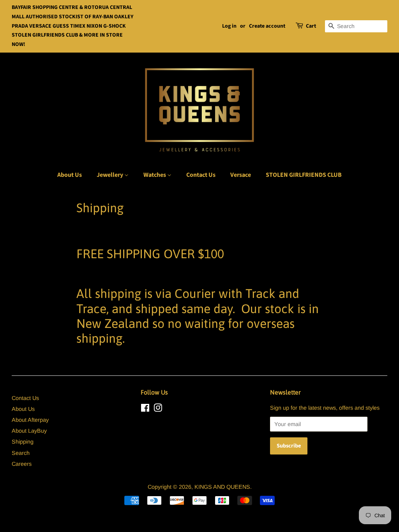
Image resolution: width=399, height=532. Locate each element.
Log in (229, 26)
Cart (311, 26)
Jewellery (110, 175)
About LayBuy (29, 431)
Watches (155, 175)
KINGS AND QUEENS (222, 487)
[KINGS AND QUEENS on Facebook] (145, 409)
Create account (267, 26)
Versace (240, 175)
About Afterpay (30, 420)
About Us (69, 175)
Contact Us (200, 175)
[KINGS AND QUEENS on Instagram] (158, 409)
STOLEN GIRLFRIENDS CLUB (304, 175)
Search (21, 453)
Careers (22, 464)
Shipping (23, 442)
